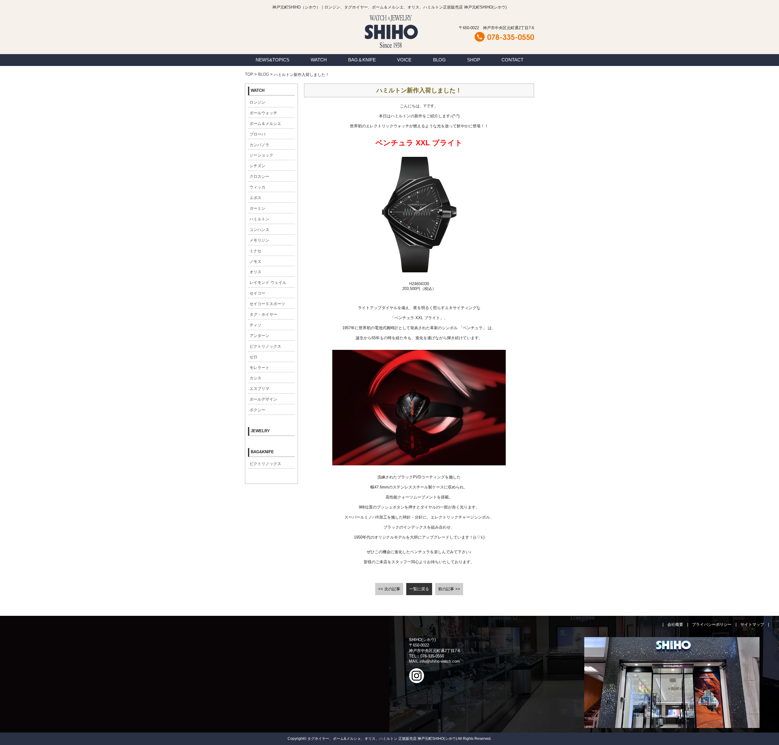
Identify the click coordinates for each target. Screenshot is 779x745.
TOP (249, 74)
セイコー (257, 293)
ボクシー (257, 410)
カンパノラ (259, 145)
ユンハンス (259, 229)
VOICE (404, 59)
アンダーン (259, 335)
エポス (255, 197)
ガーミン (257, 208)
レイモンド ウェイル (268, 282)
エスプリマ (259, 388)
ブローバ (257, 134)
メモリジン (259, 240)
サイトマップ (752, 624)
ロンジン (257, 102)
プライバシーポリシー (712, 624)
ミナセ (255, 251)
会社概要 (675, 624)
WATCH (319, 59)
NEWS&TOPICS (272, 59)
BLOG (439, 59)
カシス (255, 378)
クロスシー (259, 176)
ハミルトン (259, 219)
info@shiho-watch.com (440, 661)
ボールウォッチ (263, 113)
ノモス (255, 261)
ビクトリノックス (265, 346)
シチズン (257, 166)
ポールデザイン (263, 399)
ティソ (255, 325)
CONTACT (512, 59)
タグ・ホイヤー (263, 314)
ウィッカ (257, 187)
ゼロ (253, 357)
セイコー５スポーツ (267, 304)
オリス (255, 272)
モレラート (259, 367)
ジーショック (261, 155)
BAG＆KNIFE (362, 59)
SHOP (473, 59)
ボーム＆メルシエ (265, 123)
